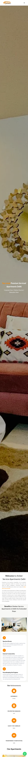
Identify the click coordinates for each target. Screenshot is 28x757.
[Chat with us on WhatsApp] (25, 753)
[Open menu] (24, 3)
